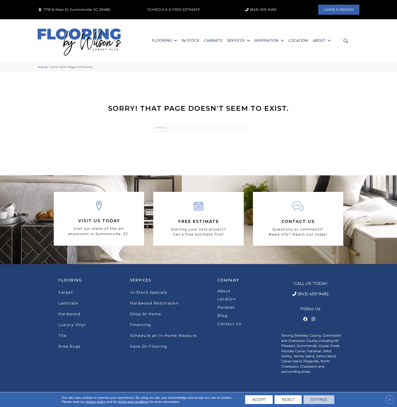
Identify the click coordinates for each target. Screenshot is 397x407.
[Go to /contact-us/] (298, 219)
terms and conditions (133, 402)
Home (43, 67)
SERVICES (140, 280)
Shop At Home (145, 314)
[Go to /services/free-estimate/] (198, 219)
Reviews (226, 307)
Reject (288, 400)
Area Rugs (69, 346)
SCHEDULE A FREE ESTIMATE (173, 9)
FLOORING (70, 280)
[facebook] (305, 319)
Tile (62, 335)
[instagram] (313, 319)
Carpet (65, 292)
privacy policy (95, 402)
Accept (259, 400)
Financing (140, 325)
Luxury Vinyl (72, 325)
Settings (319, 400)
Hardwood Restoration (154, 303)
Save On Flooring (148, 346)
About (224, 291)
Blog (222, 315)
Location (226, 299)
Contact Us (229, 324)
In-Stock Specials (148, 292)
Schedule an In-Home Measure (163, 335)
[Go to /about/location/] (99, 218)
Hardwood (69, 314)
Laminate (68, 303)
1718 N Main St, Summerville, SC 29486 (76, 9)
